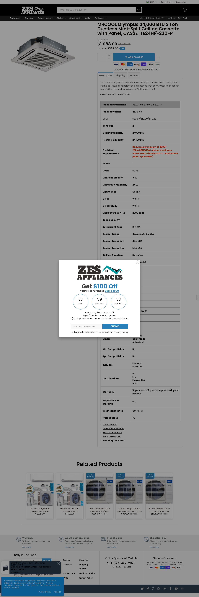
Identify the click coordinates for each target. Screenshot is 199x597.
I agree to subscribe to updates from (101, 332)
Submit (115, 326)
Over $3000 (112, 290)
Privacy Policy (121, 332)
